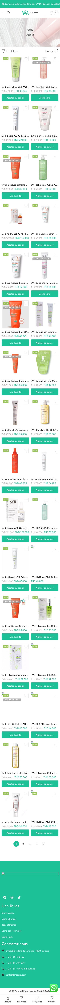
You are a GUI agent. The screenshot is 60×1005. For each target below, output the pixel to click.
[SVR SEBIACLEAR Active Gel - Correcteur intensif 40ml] (15, 559)
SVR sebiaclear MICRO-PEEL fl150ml (45, 675)
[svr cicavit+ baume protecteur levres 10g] (15, 804)
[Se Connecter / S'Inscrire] (52, 13)
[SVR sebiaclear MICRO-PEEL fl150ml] (45, 657)
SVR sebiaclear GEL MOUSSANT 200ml (15, 87)
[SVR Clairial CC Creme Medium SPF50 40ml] (15, 412)
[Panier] (56, 13)
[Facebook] (5, 897)
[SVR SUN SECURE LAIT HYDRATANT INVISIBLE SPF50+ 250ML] (15, 706)
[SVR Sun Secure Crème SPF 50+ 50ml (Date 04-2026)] (15, 608)
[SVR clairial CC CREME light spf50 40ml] (15, 118)
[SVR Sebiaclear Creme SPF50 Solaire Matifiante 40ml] (45, 314)
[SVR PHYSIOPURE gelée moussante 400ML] (45, 510)
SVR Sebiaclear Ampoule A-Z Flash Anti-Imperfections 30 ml (15, 675)
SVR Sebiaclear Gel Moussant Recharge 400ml (45, 381)
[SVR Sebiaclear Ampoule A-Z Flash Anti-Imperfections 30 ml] (15, 657)
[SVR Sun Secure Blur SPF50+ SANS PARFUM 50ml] (15, 314)
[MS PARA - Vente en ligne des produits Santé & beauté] (30, 13)
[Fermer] (56, 4)
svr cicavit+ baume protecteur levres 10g (15, 822)
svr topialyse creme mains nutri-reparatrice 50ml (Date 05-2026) (45, 136)
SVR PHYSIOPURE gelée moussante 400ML (45, 528)
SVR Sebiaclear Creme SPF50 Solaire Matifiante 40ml (45, 332)
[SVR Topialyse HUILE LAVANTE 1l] (45, 412)
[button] (15, 97)
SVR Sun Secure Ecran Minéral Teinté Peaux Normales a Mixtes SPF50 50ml (45, 234)
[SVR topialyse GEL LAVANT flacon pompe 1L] (45, 69)
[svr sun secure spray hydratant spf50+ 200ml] (15, 461)
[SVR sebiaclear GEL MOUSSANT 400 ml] (45, 167)
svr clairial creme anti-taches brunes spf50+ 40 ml (45, 479)
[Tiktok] (19, 897)
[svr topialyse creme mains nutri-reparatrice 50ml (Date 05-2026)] (45, 118)
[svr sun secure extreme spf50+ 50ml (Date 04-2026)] (15, 167)
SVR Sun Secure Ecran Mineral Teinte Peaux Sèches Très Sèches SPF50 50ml (15, 283)
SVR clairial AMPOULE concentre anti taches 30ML (15, 528)
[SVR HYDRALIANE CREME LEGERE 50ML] (45, 559)
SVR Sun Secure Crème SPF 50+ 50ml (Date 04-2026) (15, 626)
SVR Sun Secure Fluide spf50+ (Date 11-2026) (15, 381)
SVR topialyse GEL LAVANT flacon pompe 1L (45, 87)
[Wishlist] (26, 58)
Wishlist (51, 1001)
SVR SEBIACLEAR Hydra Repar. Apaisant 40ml (45, 724)
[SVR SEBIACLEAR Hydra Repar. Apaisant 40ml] (45, 706)
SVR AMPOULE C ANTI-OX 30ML (15, 234)
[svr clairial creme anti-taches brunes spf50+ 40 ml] (45, 461)
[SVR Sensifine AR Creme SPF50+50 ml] (45, 265)
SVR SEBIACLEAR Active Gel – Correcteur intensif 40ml (15, 577)
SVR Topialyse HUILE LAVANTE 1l (45, 430)
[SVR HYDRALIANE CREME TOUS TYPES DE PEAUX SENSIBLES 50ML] (45, 804)
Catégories (37, 1001)
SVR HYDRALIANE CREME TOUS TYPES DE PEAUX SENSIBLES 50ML (45, 822)
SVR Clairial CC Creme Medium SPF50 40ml (15, 430)
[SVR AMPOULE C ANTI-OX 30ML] (15, 216)
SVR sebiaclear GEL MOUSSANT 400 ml (45, 185)
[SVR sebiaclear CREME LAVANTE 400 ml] (45, 755)
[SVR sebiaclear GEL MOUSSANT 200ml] (15, 69)
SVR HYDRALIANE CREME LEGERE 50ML (45, 577)
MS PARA (46, 991)
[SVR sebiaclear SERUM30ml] (45, 608)
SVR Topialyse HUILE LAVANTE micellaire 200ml (15, 773)
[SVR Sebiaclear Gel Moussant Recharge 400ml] (45, 363)
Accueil (30, 34)
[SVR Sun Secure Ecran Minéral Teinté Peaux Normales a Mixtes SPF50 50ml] (45, 216)
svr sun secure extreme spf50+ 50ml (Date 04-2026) (15, 185)
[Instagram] (12, 897)
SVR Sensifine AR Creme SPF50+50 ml (45, 283)
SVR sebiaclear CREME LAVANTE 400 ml (45, 773)
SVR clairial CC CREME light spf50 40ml (15, 136)
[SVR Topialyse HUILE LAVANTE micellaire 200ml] (15, 755)
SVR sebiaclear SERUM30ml (45, 626)
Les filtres (11, 51)
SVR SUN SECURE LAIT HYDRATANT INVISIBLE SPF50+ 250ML (15, 724)
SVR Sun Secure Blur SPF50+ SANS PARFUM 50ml (15, 332)
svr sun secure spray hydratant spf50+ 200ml (15, 479)
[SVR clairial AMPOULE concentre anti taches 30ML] (15, 510)
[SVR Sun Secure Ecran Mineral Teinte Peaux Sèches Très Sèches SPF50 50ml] (15, 265)
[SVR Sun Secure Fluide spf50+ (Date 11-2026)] (15, 363)
